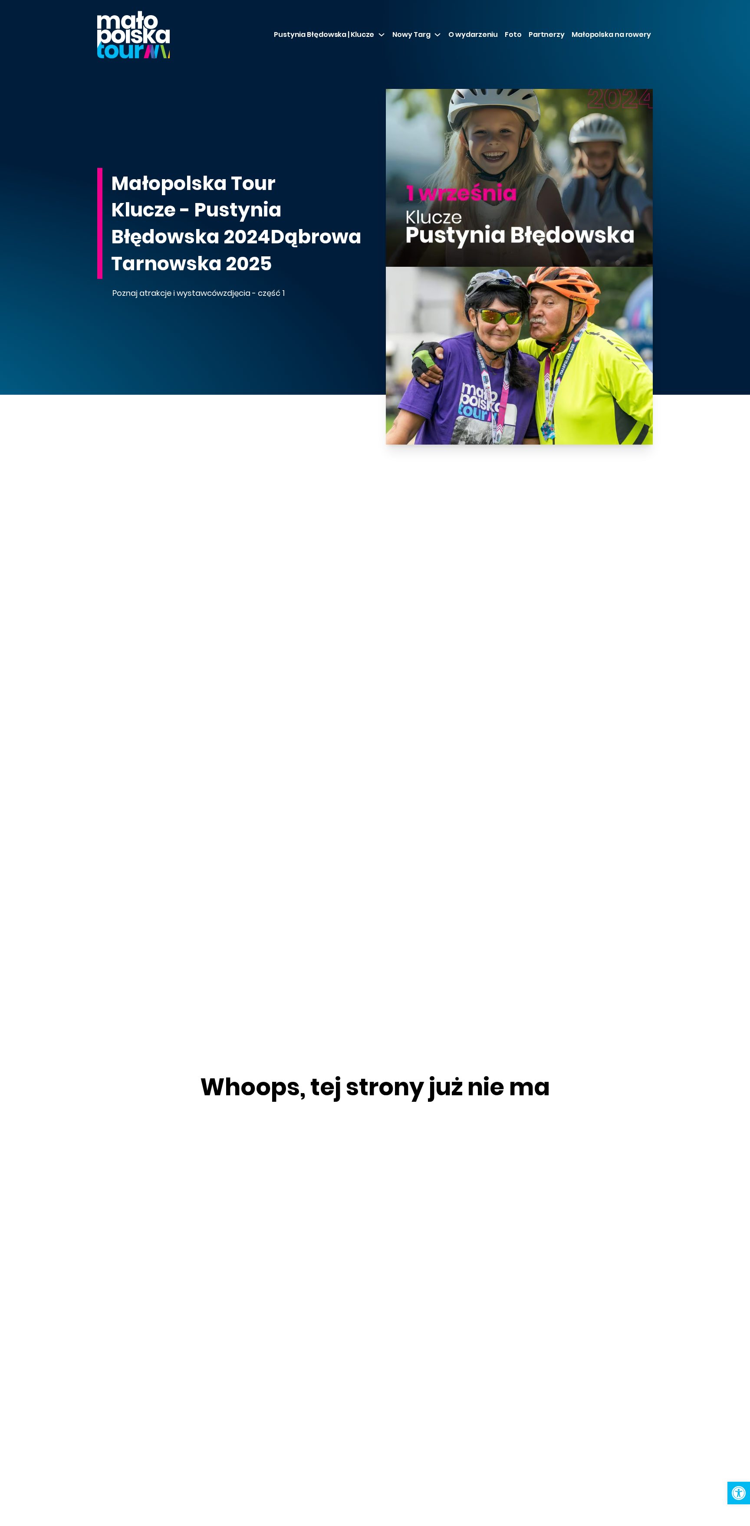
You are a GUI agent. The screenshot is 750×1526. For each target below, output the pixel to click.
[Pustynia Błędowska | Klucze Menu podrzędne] (381, 35)
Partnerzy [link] (547, 34)
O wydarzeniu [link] (473, 34)
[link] (738, 1493)
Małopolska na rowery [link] (611, 34)
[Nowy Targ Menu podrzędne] (437, 35)
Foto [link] (513, 34)
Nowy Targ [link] (411, 34)
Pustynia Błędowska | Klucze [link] (324, 34)
